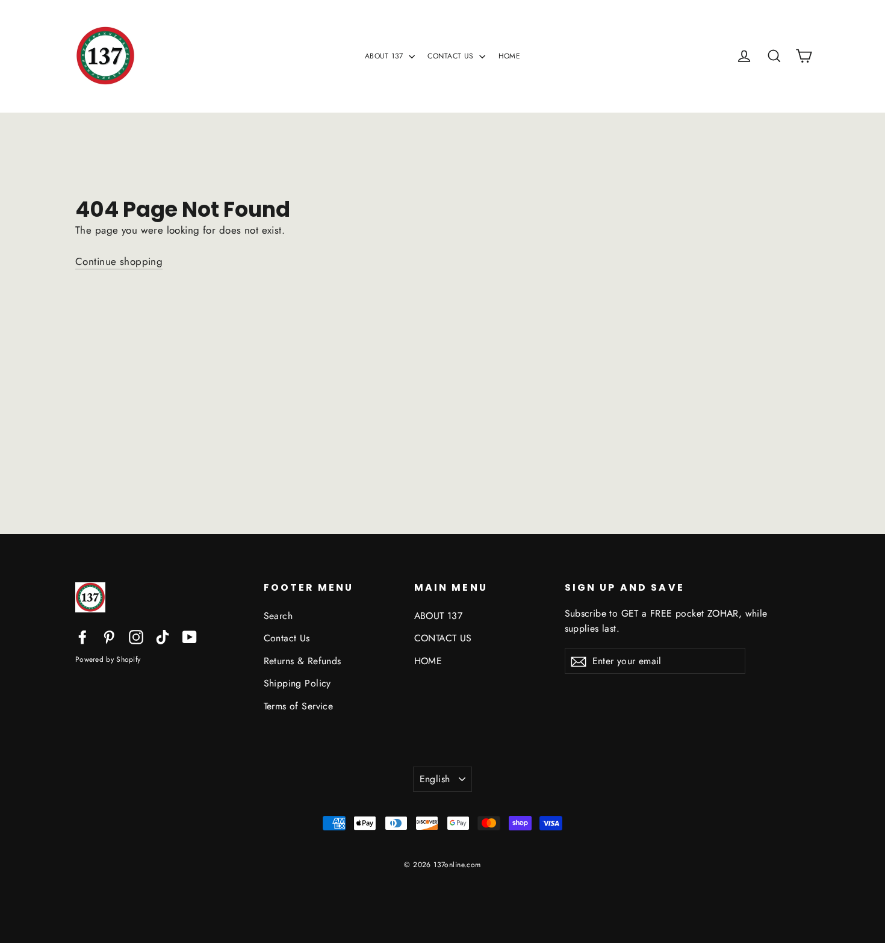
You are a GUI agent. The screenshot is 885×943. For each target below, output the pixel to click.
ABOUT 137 (385, 56)
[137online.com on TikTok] (162, 636)
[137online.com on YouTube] (189, 636)
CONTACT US (451, 56)
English (435, 779)
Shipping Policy (297, 683)
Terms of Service (299, 706)
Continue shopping (119, 261)
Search (278, 616)
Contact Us (287, 638)
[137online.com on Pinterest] (109, 636)
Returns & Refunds (302, 661)
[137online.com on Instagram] (136, 636)
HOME (509, 56)
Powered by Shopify (107, 659)
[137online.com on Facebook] (82, 636)
